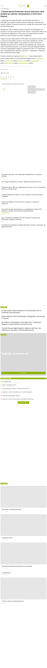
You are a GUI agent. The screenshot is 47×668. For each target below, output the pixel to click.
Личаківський (22, 61)
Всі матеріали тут (23, 373)
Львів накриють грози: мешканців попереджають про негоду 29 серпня (23, 317)
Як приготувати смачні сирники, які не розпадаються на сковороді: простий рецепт (21, 311)
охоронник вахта (7, 538)
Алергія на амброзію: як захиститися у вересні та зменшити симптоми (20, 202)
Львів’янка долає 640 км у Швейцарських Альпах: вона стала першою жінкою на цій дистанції (23, 188)
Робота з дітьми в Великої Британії (13, 601)
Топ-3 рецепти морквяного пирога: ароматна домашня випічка (21, 182)
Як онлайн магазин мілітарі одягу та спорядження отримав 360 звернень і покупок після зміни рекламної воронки (21, 210)
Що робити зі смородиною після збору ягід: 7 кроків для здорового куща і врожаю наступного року (21, 323)
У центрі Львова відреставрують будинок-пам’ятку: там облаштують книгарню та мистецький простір (21, 329)
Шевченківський (23, 63)
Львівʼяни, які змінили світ (15, 353)
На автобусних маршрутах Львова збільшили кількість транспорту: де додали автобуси (23, 226)
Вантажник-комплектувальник (11, 509)
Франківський (9, 63)
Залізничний (9, 61)
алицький (40, 58)
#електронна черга (4, 69)
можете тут (24, 56)
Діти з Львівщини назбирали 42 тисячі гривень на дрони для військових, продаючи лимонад (20, 218)
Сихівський (35, 61)
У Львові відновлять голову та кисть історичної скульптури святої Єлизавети (22, 195)
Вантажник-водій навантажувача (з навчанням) (17, 566)
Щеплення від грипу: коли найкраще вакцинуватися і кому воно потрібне (21, 175)
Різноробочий (6, 573)
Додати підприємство (23, 402)
